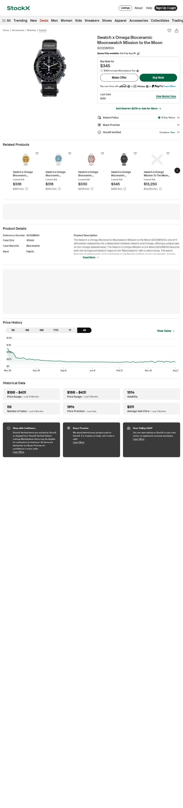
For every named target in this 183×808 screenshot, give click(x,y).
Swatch (42, 30)
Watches (31, 30)
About (139, 9)
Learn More (169, 86)
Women (66, 20)
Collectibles (160, 20)
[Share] (176, 30)
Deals (44, 20)
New (33, 20)
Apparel (121, 20)
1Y (70, 330)
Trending (20, 20)
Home (6, 30)
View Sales (164, 331)
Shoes (107, 20)
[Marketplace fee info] (137, 70)
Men (54, 20)
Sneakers (92, 20)
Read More (89, 257)
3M (27, 330)
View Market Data (166, 96)
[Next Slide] (177, 170)
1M (12, 330)
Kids (78, 20)
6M (41, 330)
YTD (55, 330)
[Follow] (37, 153)
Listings (125, 7)
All (9, 20)
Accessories (138, 20)
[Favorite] (169, 30)
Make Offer (119, 77)
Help (149, 8)
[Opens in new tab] (128, 86)
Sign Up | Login (166, 8)
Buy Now (158, 77)
